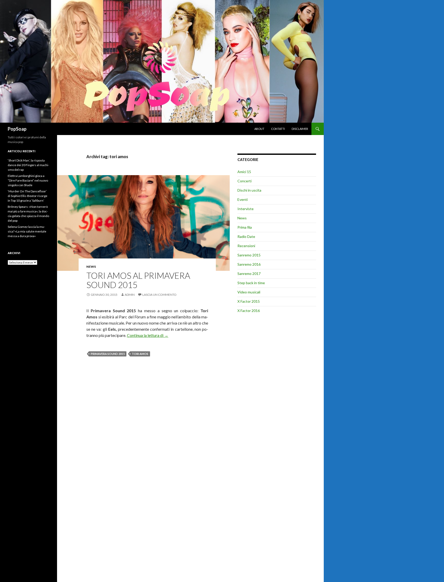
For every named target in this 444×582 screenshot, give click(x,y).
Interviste (245, 209)
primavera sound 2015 (108, 353)
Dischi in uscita (249, 190)
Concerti (244, 181)
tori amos (140, 353)
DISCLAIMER (300, 128)
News (91, 266)
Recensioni (246, 246)
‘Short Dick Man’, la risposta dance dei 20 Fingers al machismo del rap (28, 165)
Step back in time (251, 283)
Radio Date (246, 236)
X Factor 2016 (248, 310)
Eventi (242, 199)
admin (130, 295)
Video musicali (248, 292)
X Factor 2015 (248, 301)
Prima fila (244, 227)
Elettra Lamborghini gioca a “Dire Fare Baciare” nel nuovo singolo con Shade (28, 180)
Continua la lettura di (147, 335)
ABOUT (259, 128)
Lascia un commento (159, 295)
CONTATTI (278, 128)
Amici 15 (244, 171)
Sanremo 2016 (249, 264)
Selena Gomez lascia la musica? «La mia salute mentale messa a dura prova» (27, 231)
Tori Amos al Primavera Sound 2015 (138, 280)
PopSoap (17, 129)
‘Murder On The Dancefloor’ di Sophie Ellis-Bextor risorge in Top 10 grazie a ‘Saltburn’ (27, 195)
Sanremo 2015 (249, 255)
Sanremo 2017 (249, 273)
